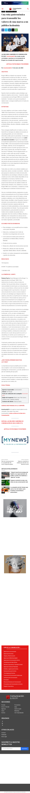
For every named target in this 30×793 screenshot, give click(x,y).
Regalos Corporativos (9, 686)
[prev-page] (2, 496)
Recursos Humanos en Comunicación (12, 681)
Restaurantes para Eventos (10, 671)
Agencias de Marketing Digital (10, 658)
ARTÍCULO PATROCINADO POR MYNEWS (17, 64)
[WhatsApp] (16, 30)
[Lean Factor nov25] (15, 6)
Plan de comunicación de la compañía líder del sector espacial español (7, 463)
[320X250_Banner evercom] (15, 518)
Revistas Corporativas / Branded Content (13, 664)
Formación (6, 679)
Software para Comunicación (10, 677)
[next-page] (5, 496)
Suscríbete (24, 748)
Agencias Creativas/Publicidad (11, 666)
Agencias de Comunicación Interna (12, 660)
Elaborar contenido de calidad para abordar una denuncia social (23, 463)
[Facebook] (2, 30)
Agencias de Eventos (8, 653)
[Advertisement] (15, 536)
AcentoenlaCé (11, 56)
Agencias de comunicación (10, 651)
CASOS (3, 11)
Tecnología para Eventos (9, 673)
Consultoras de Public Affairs (10, 662)
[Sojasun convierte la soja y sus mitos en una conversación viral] (5, 482)
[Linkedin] (9, 30)
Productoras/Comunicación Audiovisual (13, 675)
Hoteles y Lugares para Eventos (11, 668)
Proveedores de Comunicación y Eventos (13, 684)
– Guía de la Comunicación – (11, 647)
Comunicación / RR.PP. (11, 11)
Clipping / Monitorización (9, 655)
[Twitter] (6, 30)
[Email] (13, 30)
